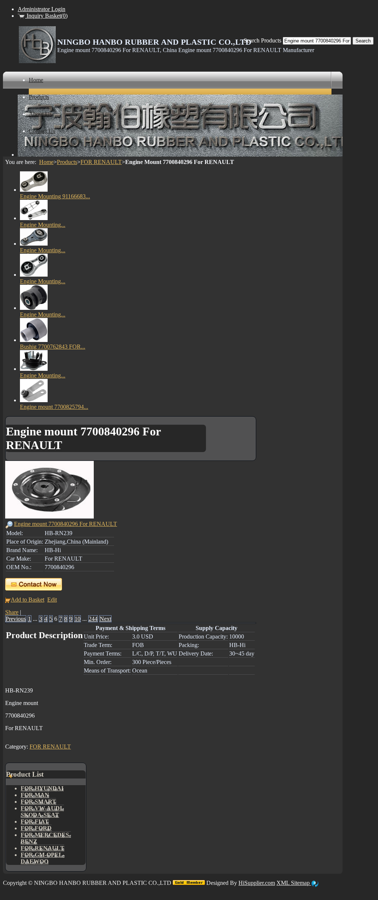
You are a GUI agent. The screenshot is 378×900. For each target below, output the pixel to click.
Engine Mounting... (42, 225)
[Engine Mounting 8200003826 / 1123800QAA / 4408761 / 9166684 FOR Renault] (34, 274)
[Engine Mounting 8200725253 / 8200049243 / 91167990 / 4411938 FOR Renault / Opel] (34, 243)
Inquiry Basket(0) (46, 16)
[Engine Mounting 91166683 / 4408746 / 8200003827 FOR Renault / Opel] (34, 189)
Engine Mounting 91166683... (55, 196)
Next (105, 619)
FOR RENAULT (101, 162)
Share (11, 612)
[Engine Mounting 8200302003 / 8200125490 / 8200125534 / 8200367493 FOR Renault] (34, 308)
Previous (16, 619)
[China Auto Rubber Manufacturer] (37, 61)
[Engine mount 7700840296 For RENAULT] (49, 516)
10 (77, 619)
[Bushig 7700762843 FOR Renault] (34, 340)
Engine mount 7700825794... (54, 407)
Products (67, 162)
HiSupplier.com (256, 883)
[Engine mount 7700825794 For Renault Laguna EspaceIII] (34, 400)
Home (46, 162)
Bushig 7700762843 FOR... (52, 346)
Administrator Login (41, 9)
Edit (52, 599)
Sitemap (301, 883)
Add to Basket (27, 599)
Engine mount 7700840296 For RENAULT (65, 524)
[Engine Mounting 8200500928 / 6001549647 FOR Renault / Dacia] (34, 218)
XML (283, 883)
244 (93, 619)
